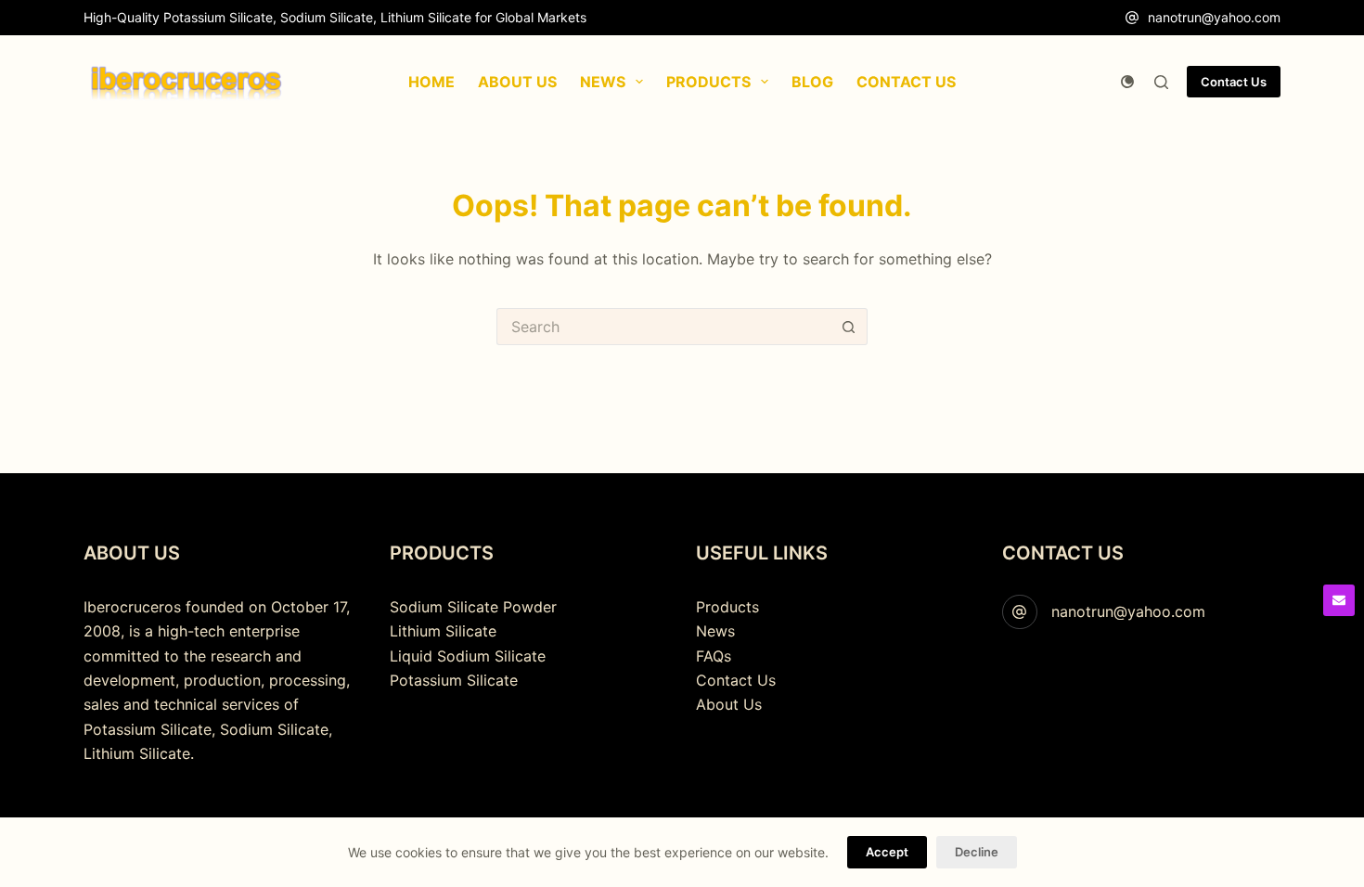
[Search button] (849, 326)
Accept (887, 851)
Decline (976, 851)
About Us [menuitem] (517, 81)
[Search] (1161, 82)
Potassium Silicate (454, 680)
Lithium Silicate (443, 631)
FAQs (713, 656)
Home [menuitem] (431, 81)
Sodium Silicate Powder (473, 607)
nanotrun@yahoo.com (1214, 17)
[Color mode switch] (1127, 81)
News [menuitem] (602, 81)
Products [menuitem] (708, 81)
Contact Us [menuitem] (906, 81)
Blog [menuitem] (812, 81)
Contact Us (1234, 81)
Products (727, 607)
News (715, 631)
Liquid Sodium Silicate (468, 656)
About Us (729, 704)
